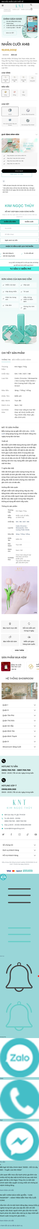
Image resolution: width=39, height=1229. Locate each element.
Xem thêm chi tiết (7, 1190)
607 (24, 522)
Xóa (36, 73)
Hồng (28, 534)
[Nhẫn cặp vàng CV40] (31, 666)
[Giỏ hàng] (31, 9)
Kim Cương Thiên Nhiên (23, 529)
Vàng (17, 534)
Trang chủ (7, 9)
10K (17, 522)
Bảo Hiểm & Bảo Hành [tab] (21, 360)
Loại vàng (6, 73)
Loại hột (5, 104)
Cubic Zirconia (21, 526)
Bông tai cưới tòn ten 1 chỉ (16, 666)
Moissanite (20, 528)
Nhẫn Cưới (15, 9)
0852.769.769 (8, 770)
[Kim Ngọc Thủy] (19, 6)
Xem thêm (19, 650)
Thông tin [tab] (6, 360)
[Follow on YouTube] (36, 835)
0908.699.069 (9, 789)
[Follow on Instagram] (19, 835)
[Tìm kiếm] (31, 5)
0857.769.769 (23, 770)
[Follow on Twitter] (3, 835)
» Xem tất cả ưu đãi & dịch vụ (11, 1225)
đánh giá (14, 55)
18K (28, 522)
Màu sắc (5, 87)
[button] (3, 181)
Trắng (23, 534)
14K (20, 522)
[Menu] (3, 5)
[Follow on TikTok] (28, 835)
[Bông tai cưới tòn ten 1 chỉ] (5, 666)
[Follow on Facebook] (11, 835)
